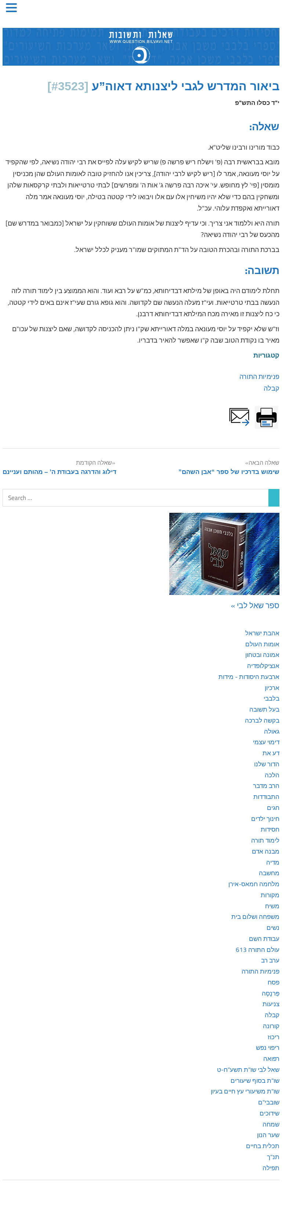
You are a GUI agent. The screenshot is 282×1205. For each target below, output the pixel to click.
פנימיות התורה (259, 376)
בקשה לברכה (262, 720)
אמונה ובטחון (262, 655)
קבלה (271, 388)
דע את (271, 753)
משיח (272, 906)
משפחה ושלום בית (255, 916)
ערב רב (270, 960)
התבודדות (266, 796)
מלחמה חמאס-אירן (253, 884)
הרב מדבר (266, 785)
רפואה (271, 1058)
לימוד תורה (265, 840)
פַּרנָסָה (270, 993)
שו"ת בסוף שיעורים (255, 1080)
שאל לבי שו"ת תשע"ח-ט (248, 1069)
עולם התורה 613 (257, 949)
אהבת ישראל (262, 633)
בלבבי (271, 698)
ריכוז (273, 1037)
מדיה (272, 862)
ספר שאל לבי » (255, 605)
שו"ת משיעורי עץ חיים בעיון (245, 1091)
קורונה (271, 1026)
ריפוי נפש (267, 1047)
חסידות (270, 829)
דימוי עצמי (266, 742)
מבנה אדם (265, 851)
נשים (273, 927)
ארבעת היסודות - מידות (248, 677)
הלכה (272, 775)
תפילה (271, 1168)
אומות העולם (262, 644)
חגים (273, 808)
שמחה (271, 1124)
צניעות (271, 1004)
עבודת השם (264, 938)
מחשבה (269, 873)
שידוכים (269, 1113)
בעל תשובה (264, 709)
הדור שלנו (266, 764)
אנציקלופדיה (263, 666)
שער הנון (268, 1135)
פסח (273, 982)
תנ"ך (273, 1157)
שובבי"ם (268, 1102)
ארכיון (272, 688)
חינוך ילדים (265, 819)
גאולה (271, 731)
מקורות (270, 895)
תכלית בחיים (262, 1146)
